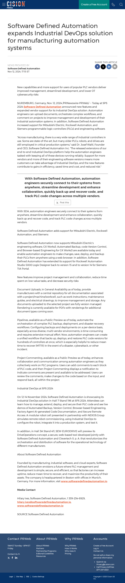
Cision (109, 577)
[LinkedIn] (16, 557)
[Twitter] (9, 557)
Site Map (19, 577)
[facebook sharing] (97, 67)
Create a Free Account (94, 4)
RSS (27, 577)
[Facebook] (12, 557)
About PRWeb (42, 546)
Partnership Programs (46, 551)
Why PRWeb (70, 546)
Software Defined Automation (42, 106)
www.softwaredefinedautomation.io (84, 481)
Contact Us (13, 554)
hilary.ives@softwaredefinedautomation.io (44, 502)
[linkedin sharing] (109, 67)
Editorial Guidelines (45, 553)
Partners (40, 548)
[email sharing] (114, 67)
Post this (64, 202)
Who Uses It (70, 551)
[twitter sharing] (103, 67)
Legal (11, 577)
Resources (41, 556)
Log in (96, 548)
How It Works (71, 548)
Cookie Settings (38, 577)
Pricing (68, 553)
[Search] (121, 4)
